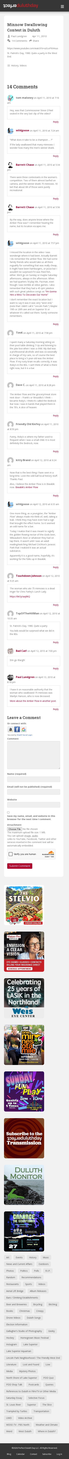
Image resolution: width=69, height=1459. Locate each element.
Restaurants (12, 1284)
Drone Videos (13, 1317)
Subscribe (46, 1454)
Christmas (24, 1310)
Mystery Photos (27, 1371)
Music (46, 1257)
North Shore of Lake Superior (21, 1377)
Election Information (16, 1324)
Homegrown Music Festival (34, 1337)
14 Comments (19, 40)
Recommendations (31, 1277)
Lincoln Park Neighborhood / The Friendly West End (33, 1357)
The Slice (47, 1404)
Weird (9, 1431)
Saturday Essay (14, 1397)
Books (9, 1310)
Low (48, 1364)
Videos (23, 65)
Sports (28, 1284)
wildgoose (22, 130)
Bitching (53, 1304)
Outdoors (44, 1264)
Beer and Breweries (16, 1304)
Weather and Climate (47, 1424)
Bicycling (37, 1304)
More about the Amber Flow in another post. (33, 700)
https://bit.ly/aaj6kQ (20, 596)
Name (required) (16, 773)
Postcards (34, 1384)
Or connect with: (16, 723)
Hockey (10, 1337)
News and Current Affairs (19, 1264)
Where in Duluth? (47, 1431)
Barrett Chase (25, 164)
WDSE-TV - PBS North (17, 1424)
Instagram (11, 1344)
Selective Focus (36, 1397)
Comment (13, 738)
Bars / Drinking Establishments (22, 1297)
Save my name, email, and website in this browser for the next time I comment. (31, 817)
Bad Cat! (21, 651)
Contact (33, 1454)
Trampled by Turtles (16, 1411)
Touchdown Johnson (29, 576)
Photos (10, 1270)
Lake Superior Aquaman (18, 1351)
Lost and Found (31, 1364)
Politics (24, 1270)
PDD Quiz (48, 1377)
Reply (56, 121)
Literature (11, 1364)
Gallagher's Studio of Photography (24, 1331)
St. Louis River (13, 1404)
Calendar (20, 1454)
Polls (36, 1270)
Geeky (51, 1331)
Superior (31, 1404)
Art (7, 1257)
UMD (9, 1417)
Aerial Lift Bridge (14, 1291)
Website (12, 799)
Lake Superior (30, 1344)
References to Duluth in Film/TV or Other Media (31, 1391)
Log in (59, 1454)
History (14, 65)
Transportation (41, 1411)
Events (19, 1257)
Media (9, 1371)
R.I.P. (47, 1270)
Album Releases (38, 1291)
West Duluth (25, 1431)
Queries (49, 1384)
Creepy (39, 1310)
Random (10, 1277)
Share (36, 40)
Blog (9, 1454)
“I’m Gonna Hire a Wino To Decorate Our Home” (33, 293)
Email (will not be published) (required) (29, 786)
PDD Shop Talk (14, 1384)
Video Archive (25, 1417)
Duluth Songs (34, 1317)
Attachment (14, 824)
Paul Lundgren (19, 36)
